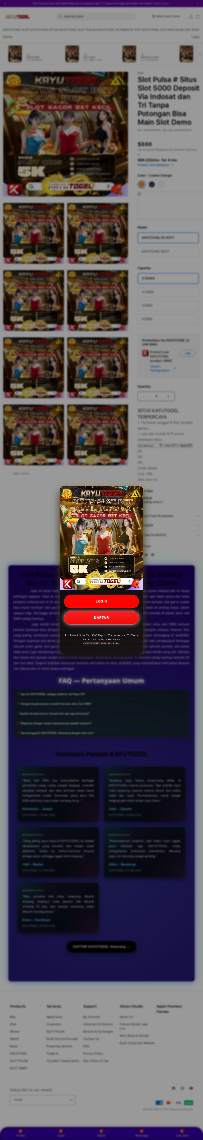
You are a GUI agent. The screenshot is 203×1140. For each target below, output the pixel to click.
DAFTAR (101, 617)
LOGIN (101, 601)
